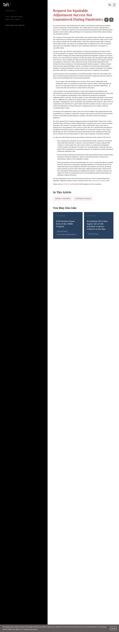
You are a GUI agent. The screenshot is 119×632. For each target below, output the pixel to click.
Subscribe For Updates (15, 25)
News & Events (10, 11)
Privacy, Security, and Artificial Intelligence (66, 234)
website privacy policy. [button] (31, 629)
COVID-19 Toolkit (68, 184)
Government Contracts (98, 180)
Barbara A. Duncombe (62, 198)
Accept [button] (113, 628)
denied (58, 30)
